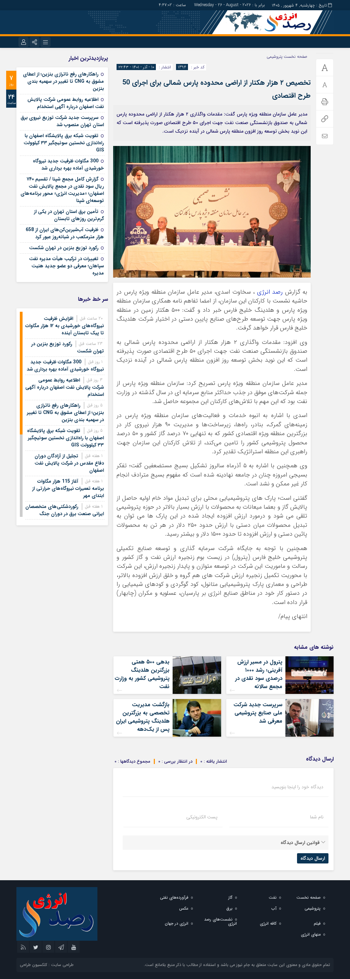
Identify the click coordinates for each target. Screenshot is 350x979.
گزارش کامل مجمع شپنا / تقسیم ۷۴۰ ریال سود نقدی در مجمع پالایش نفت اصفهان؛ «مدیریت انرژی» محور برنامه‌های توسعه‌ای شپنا (62, 189)
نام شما (316, 817)
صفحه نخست (294, 56)
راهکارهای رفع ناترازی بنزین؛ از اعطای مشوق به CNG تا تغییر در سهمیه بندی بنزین (63, 81)
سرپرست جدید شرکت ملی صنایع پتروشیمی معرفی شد (257, 712)
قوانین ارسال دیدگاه (300, 842)
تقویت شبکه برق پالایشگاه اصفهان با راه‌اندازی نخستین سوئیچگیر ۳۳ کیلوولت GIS (64, 143)
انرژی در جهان (176, 923)
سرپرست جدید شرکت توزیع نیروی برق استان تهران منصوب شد (62, 121)
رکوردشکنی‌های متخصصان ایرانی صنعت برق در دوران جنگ (64, 510)
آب (274, 908)
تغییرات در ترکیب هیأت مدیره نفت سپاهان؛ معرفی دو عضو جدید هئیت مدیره (66, 266)
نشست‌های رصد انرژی (220, 921)
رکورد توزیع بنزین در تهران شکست (63, 248)
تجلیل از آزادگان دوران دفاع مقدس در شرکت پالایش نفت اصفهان (69, 463)
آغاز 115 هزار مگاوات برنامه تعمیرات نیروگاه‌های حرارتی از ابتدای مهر (68, 488)
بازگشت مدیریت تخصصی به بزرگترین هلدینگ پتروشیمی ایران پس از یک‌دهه (143, 717)
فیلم (317, 923)
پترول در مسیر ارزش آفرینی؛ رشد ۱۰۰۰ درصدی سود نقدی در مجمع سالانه (258, 674)
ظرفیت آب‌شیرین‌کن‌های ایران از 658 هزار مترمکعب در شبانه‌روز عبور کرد (65, 233)
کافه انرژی (268, 923)
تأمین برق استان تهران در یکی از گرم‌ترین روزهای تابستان (69, 215)
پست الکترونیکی (201, 817)
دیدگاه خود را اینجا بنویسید (297, 786)
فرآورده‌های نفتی (174, 897)
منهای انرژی (311, 934)
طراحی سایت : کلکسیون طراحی (46, 965)
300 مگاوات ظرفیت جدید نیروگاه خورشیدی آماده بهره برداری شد (68, 164)
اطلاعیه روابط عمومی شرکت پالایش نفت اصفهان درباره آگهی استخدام (65, 103)
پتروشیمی (274, 56)
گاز (230, 897)
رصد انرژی (270, 292)
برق (229, 908)
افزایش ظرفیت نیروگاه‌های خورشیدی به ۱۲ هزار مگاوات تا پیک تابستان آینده (64, 326)
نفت (273, 897)
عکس (183, 908)
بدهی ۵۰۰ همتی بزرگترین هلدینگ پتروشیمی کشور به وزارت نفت (142, 674)
